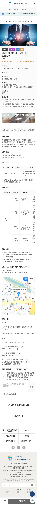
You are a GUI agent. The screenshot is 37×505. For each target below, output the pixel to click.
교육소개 (6, 130)
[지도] (25, 279)
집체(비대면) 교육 (12, 13)
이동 (32, 485)
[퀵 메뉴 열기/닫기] (32, 494)
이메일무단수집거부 (26, 441)
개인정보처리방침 (10, 436)
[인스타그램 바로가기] (13, 447)
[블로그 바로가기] (23, 447)
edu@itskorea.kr (21, 476)
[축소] (33, 298)
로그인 (9, 10)
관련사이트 (7, 485)
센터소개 (26, 431)
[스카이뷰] (31, 279)
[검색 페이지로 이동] (34, 3)
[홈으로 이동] (3, 13)
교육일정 (14, 130)
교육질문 (31, 130)
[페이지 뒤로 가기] (3, 22)
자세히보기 (18, 119)
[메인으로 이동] (18, 3)
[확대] (33, 282)
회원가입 (15, 10)
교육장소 (23, 130)
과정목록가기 (18, 416)
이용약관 (26, 436)
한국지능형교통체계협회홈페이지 (10, 431)
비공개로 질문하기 (10, 394)
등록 (31, 387)
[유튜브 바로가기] (18, 447)
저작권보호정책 (10, 441)
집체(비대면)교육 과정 (28, 13)
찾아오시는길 (24, 10)
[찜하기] (4, 501)
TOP (32, 501)
